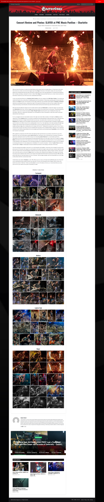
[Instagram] (25, 426)
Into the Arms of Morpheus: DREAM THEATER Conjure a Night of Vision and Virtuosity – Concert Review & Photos (83, 149)
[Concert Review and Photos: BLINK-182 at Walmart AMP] (38, 467)
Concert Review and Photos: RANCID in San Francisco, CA (20, 473)
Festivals (62, 14)
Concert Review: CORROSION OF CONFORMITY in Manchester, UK (54, 473)
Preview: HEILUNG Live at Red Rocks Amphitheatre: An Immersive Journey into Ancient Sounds (20, 489)
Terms (88, 499)
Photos (55, 14)
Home (36, 14)
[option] (38, 443)
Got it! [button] (100, 1)
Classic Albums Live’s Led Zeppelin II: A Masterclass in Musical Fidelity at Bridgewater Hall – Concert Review (83, 96)
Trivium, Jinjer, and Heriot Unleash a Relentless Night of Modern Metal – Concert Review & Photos (82, 108)
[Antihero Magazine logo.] (52, 9)
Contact (82, 499)
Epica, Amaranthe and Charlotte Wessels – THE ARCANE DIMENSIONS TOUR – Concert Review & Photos (83, 102)
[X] (24, 426)
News (67, 14)
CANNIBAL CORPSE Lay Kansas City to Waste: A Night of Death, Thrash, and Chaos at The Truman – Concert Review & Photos (38, 443)
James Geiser (24, 418)
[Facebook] (22, 426)
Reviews (41, 14)
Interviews (48, 14)
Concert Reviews (43, 18)
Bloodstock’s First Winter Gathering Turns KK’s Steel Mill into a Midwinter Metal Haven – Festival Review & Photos (83, 114)
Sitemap (91, 499)
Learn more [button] (38, 1)
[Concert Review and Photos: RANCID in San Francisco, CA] (21, 466)
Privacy (85, 499)
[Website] (21, 426)
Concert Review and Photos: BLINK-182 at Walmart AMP (37, 474)
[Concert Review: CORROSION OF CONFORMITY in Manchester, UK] (56, 466)
